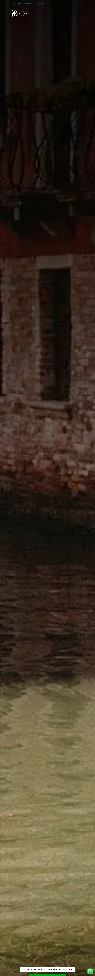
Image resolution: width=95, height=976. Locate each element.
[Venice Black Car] (20, 13)
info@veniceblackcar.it (34, 3)
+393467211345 (16, 3)
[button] (47, 969)
